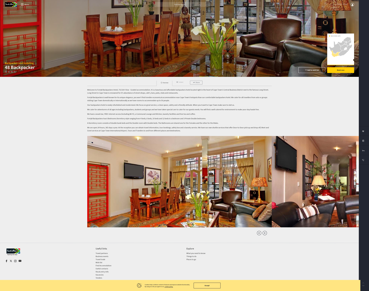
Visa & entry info (102, 271)
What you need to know (195, 253)
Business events (102, 256)
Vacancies (99, 275)
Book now (340, 70)
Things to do (191, 256)
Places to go (191, 259)
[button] (259, 233)
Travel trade (100, 259)
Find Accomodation (103, 265)
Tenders (99, 278)
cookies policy (169, 286)
